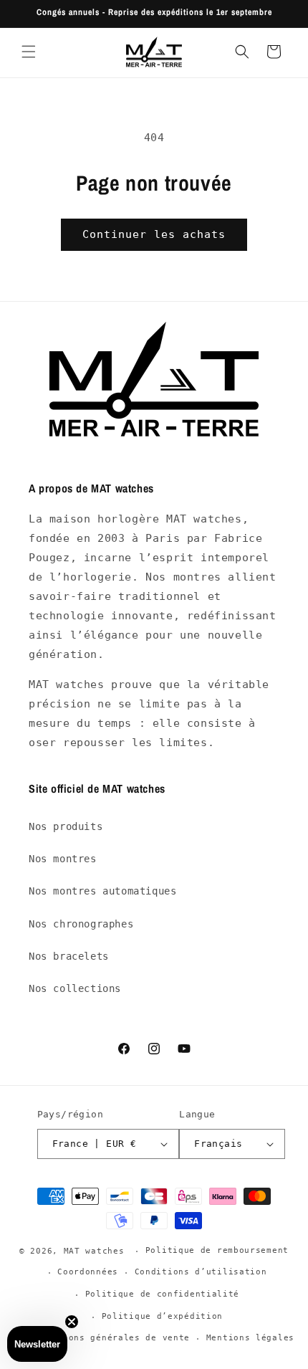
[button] (28, 51)
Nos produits (65, 826)
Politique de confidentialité (162, 1294)
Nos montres (63, 858)
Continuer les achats (154, 234)
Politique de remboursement (217, 1250)
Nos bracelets (69, 956)
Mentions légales (250, 1337)
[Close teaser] (71, 1322)
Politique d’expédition (162, 1316)
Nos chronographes (81, 924)
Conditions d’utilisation (201, 1272)
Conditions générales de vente (110, 1337)
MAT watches (94, 1251)
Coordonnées (87, 1272)
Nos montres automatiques (102, 891)
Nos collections (75, 988)
